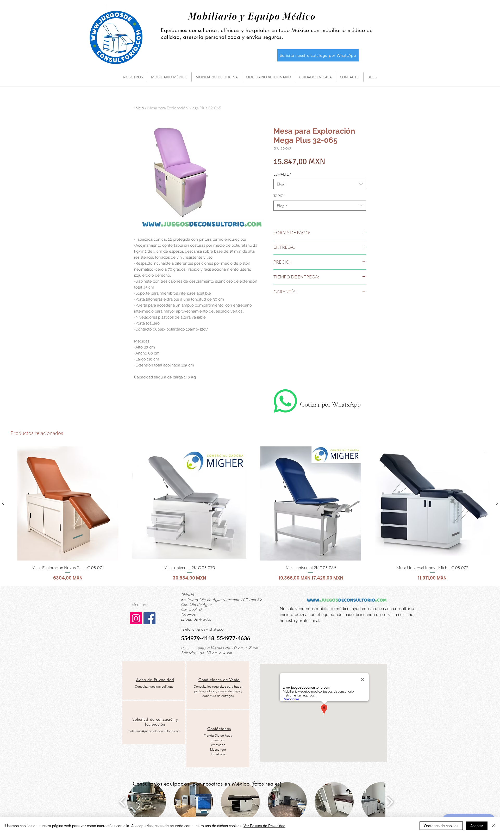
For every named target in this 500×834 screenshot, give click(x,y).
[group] (250, 514)
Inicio (139, 107)
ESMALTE (282, 174)
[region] (153, 680)
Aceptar (476, 825)
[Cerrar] (494, 825)
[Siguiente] (497, 503)
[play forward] (390, 801)
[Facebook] (149, 618)
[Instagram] (136, 618)
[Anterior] (3, 503)
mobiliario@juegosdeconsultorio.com (154, 731)
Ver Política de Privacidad (264, 825)
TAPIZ (279, 196)
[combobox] (319, 184)
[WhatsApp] (285, 401)
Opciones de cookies (441, 825)
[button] (146, 801)
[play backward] (122, 801)
